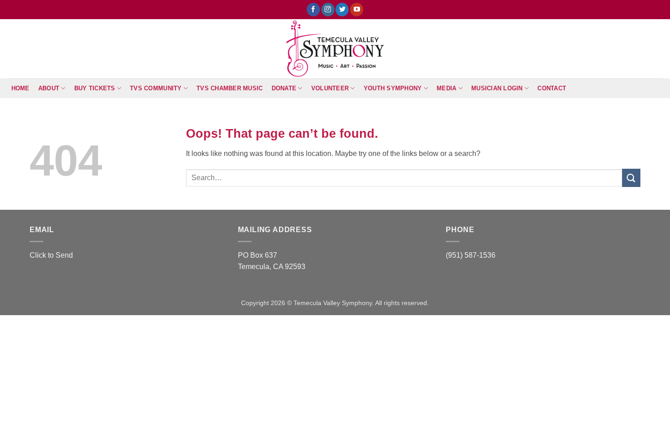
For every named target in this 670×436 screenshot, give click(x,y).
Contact (551, 88)
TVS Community (155, 88)
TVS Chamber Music (229, 88)
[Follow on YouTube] (356, 9)
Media (446, 88)
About (48, 88)
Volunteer (330, 88)
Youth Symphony (393, 88)
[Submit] (631, 178)
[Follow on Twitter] (342, 9)
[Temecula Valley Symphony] (335, 48)
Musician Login (497, 88)
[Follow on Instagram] (328, 9)
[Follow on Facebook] (313, 9)
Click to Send (51, 255)
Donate (284, 88)
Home (20, 88)
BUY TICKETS (94, 88)
